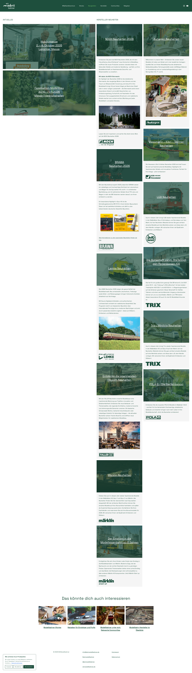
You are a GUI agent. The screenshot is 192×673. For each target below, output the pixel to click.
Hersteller (103, 6)
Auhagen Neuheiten (166, 39)
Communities (115, 6)
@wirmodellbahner (88, 662)
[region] (19, 662)
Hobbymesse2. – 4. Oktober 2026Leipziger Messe (49, 45)
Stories (81, 6)
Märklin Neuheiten (119, 475)
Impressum (115, 652)
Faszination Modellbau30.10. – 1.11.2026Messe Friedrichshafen (49, 91)
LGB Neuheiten (166, 197)
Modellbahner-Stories (52, 627)
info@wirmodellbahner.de (90, 652)
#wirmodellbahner (88, 657)
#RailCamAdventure (68, 6)
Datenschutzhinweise (16, 663)
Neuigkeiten (92, 6)
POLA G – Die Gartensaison (166, 384)
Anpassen (8, 666)
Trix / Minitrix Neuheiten (166, 325)
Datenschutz (116, 657)
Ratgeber (127, 6)
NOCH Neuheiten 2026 (119, 39)
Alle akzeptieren (29, 666)
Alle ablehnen (18, 666)
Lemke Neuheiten (119, 268)
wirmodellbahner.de (88, 667)
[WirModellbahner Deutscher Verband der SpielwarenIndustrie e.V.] (9, 6)
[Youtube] (187, 6)
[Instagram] (184, 6)
